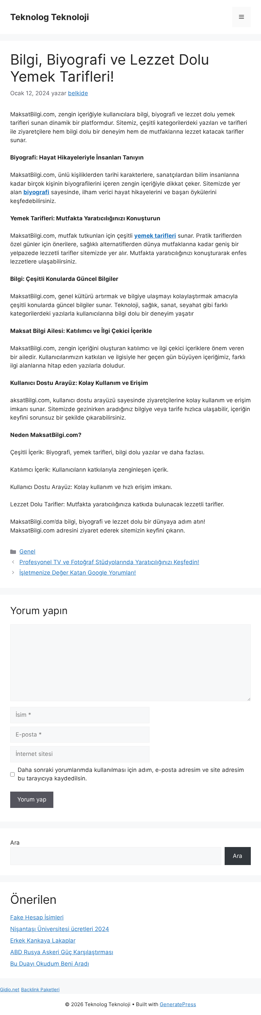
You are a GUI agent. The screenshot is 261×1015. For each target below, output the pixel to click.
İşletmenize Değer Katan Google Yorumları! (77, 572)
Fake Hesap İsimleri (37, 917)
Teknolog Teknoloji (49, 17)
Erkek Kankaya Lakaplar (42, 940)
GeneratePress (178, 1004)
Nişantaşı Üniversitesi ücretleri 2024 (59, 929)
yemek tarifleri (155, 235)
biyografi (36, 192)
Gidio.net (9, 989)
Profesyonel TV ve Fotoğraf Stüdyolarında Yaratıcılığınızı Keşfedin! (109, 562)
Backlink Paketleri (40, 989)
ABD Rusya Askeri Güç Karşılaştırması (61, 952)
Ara (15, 842)
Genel (27, 551)
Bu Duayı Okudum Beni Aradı (49, 963)
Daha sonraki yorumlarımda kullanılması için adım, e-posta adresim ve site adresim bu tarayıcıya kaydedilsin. (131, 774)
